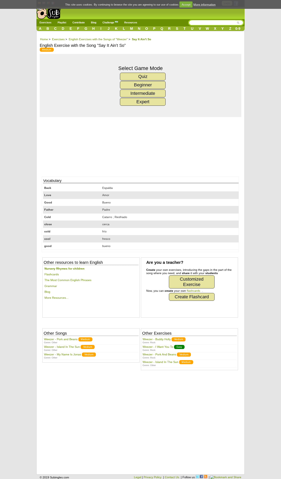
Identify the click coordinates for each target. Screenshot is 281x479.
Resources (130, 22)
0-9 (237, 29)
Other (54, 342)
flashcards (193, 290)
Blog (93, 22)
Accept (186, 4)
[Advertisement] (142, 146)
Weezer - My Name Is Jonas (62, 354)
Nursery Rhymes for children (64, 268)
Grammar (50, 286)
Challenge (108, 22)
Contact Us (172, 477)
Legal (137, 477)
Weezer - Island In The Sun (62, 346)
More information (204, 4)
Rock (153, 342)
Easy (179, 347)
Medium (46, 49)
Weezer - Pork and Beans (61, 339)
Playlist (62, 22)
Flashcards (51, 274)
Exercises (45, 22)
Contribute (78, 22)
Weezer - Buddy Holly (157, 339)
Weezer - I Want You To (158, 346)
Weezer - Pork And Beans (159, 354)
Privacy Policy (152, 477)
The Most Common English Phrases (67, 280)
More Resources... (56, 297)
